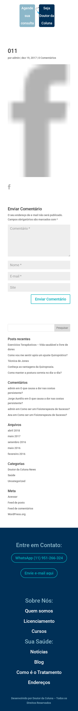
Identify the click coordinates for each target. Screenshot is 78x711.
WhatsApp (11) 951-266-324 (39, 558)
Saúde (11, 475)
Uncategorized (16, 481)
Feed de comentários (20, 508)
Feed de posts (16, 502)
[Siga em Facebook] (30, 587)
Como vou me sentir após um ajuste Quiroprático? (38, 355)
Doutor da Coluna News (22, 469)
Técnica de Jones (18, 360)
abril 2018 (14, 430)
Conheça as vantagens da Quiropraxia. (31, 366)
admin (16, 57)
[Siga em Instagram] (39, 587)
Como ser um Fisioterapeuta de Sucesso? (45, 409)
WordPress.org (17, 514)
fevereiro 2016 (16, 453)
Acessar (12, 496)
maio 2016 (14, 448)
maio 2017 (14, 436)
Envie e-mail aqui (39, 573)
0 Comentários (47, 57)
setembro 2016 (17, 442)
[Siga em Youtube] (48, 587)
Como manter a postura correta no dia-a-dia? (35, 372)
